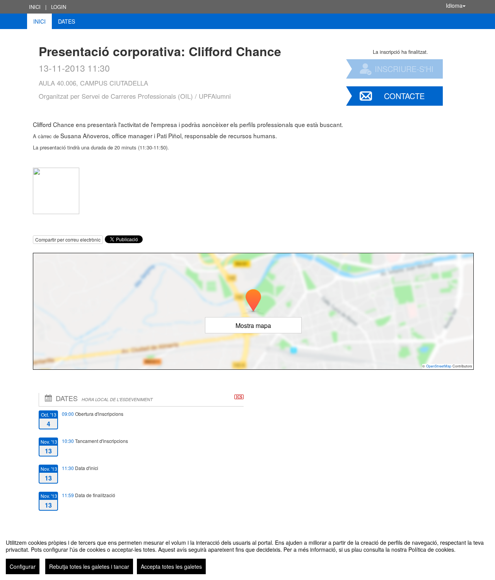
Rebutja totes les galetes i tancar (89, 566)
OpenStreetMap (438, 366)
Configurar (23, 566)
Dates (66, 21)
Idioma (454, 5)
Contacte (404, 95)
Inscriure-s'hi (404, 68)
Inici (35, 6)
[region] (247, 553)
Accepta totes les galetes (171, 566)
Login (58, 6)
